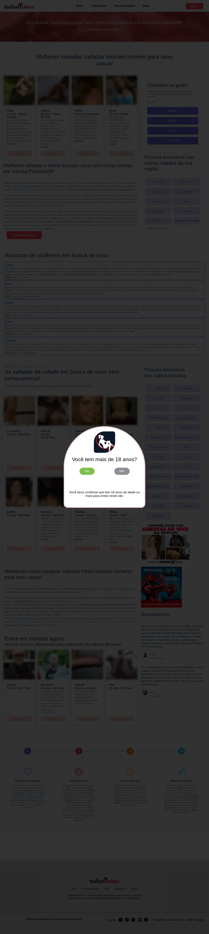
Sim (87, 471)
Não (122, 471)
